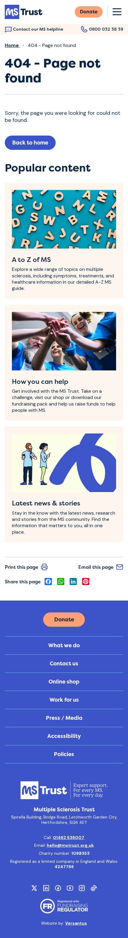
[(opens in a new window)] (64, 906)
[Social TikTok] (93, 888)
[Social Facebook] (58, 888)
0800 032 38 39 (106, 29)
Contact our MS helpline (38, 29)
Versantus (76, 923)
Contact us (64, 663)
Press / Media (64, 718)
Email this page (96, 567)
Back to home (30, 142)
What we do (64, 645)
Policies (64, 754)
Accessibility (64, 736)
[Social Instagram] (81, 888)
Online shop (64, 681)
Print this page (21, 567)
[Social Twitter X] (34, 888)
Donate (89, 12)
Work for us (64, 699)
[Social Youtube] (70, 888)
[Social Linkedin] (46, 888)
